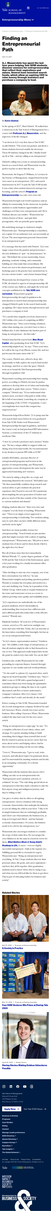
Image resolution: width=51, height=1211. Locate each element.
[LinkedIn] (11, 1087)
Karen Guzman (12, 120)
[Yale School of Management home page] (14, 8)
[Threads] (31, 1087)
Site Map (5, 1159)
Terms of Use (14, 1159)
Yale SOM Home (44, 8)
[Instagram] (4, 1087)
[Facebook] (17, 1087)
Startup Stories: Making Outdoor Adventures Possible (24, 1066)
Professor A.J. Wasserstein (26, 133)
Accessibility (36, 1159)
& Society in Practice (12, 948)
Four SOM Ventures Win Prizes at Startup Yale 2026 (25, 1006)
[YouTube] (24, 1087)
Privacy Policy (25, 1159)
